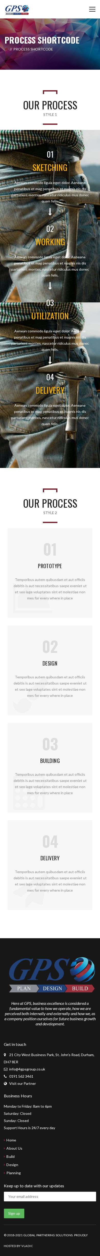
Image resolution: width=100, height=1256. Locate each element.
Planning (13, 1173)
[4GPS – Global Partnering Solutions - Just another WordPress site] (16, 9)
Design (12, 1164)
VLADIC (27, 1246)
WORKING (50, 242)
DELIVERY (50, 390)
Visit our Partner (22, 1083)
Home (11, 1140)
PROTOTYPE (50, 566)
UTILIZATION (50, 316)
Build (10, 1156)
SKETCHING (50, 167)
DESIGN (50, 663)
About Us (14, 1148)
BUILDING (50, 760)
